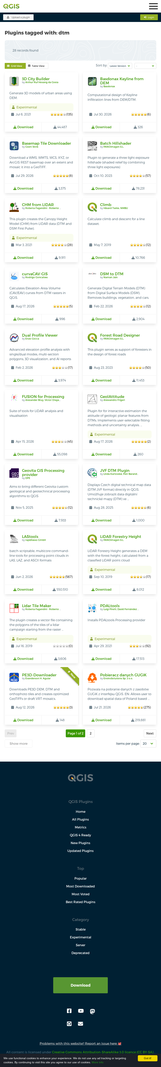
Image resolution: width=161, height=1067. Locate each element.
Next (150, 733)
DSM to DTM (111, 274)
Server (80, 945)
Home (80, 811)
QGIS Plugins (81, 801)
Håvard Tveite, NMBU (115, 208)
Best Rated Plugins (80, 902)
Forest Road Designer (120, 335)
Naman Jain (110, 277)
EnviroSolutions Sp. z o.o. (118, 678)
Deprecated (80, 953)
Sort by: (101, 65)
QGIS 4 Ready (80, 835)
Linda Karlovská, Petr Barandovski (123, 473)
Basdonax (109, 86)
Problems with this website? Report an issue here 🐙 (81, 1043)
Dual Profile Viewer (40, 335)
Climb (105, 204)
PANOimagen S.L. (113, 146)
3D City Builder (36, 78)
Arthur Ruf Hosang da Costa (41, 82)
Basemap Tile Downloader (46, 143)
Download (81, 985)
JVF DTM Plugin (115, 470)
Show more (18, 743)
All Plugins (80, 819)
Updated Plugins (80, 851)
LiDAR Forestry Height (120, 536)
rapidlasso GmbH (35, 539)
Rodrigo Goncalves (36, 277)
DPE (27, 478)
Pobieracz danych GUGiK (123, 675)
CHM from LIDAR (38, 204)
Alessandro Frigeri (114, 400)
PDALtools (110, 605)
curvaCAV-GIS (35, 274)
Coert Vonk (31, 146)
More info (97, 1062)
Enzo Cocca (32, 338)
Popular (80, 878)
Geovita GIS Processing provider (43, 472)
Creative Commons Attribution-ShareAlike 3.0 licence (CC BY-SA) (103, 1052)
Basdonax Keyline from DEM (122, 80)
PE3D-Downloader (39, 675)
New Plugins (80, 843)
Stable (81, 929)
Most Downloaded (80, 886)
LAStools (30, 536)
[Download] (80, 979)
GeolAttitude (112, 396)
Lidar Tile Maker (36, 605)
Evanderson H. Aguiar (38, 678)
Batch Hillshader (115, 143)
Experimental (80, 937)
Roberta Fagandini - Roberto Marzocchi (48, 208)
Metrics (80, 827)
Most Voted (81, 894)
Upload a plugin (21, 17)
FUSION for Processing (43, 396)
